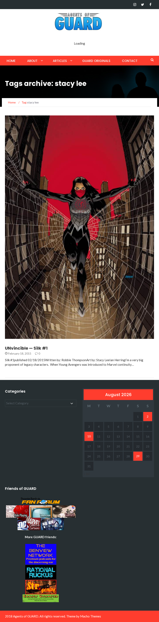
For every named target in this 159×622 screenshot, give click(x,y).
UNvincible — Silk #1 (26, 348)
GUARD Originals (96, 61)
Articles (60, 61)
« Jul (86, 474)
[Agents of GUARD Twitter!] (142, 4)
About (32, 61)
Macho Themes (90, 616)
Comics (16, 336)
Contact (129, 61)
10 (89, 436)
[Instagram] (134, 4)
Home (11, 61)
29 (138, 456)
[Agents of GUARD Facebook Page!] (150, 4)
